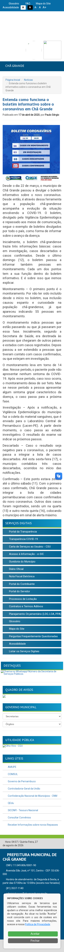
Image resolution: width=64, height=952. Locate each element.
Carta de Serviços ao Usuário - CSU (29, 546)
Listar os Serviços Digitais (23, 651)
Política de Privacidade (37, 924)
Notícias (28, 79)
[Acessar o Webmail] (53, 842)
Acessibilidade (17, 643)
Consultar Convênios (19, 817)
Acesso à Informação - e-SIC (26, 554)
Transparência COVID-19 (23, 539)
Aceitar (34, 933)
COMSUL (12, 774)
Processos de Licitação (22, 599)
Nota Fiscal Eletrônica (21, 576)
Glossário (13, 3)
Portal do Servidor (19, 591)
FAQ (27, 3)
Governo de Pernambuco (21, 781)
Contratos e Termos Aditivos (25, 606)
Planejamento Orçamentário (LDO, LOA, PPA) (34, 614)
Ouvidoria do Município (21, 561)
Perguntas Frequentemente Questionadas (33, 636)
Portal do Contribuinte (21, 584)
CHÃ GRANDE (14, 66)
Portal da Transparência (22, 531)
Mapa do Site (43, 3)
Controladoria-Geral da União (23, 788)
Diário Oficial (15, 569)
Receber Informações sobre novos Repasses (32, 824)
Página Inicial (13, 79)
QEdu (10, 803)
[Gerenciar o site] (58, 842)
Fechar (34, 940)
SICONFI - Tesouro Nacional (22, 810)
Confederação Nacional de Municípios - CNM (32, 795)
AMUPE (11, 767)
